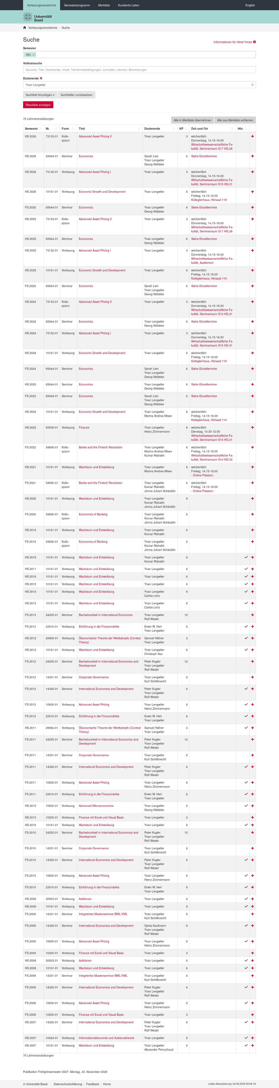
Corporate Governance (94, 677)
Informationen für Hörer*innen (233, 42)
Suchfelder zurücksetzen (77, 95)
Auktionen (85, 899)
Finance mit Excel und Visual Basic (101, 817)
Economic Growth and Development (102, 191)
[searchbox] (38, 55)
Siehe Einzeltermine (204, 156)
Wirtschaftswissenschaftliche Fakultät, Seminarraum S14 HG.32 (212, 457)
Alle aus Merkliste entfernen (235, 120)
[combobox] (139, 54)
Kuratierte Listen (128, 5)
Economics (86, 156)
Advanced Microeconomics (96, 806)
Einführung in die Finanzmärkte (99, 626)
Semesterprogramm (77, 5)
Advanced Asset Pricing (94, 704)
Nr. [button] (47, 128)
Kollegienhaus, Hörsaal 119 (209, 200)
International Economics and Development (106, 689)
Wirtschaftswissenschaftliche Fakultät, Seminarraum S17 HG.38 (212, 146)
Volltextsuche (32, 63)
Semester (29, 48)
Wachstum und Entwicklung (96, 467)
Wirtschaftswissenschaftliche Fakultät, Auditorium (212, 260)
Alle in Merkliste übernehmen (192, 120)
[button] (31, 128)
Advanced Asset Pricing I (95, 172)
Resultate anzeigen (38, 105)
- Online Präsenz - (203, 475)
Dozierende (31, 78)
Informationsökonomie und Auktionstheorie (106, 1038)
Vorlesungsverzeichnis (41, 5)
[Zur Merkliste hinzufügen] (252, 136)
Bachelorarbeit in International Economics (106, 615)
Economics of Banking (93, 514)
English (250, 5)
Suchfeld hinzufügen (39, 95)
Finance (84, 427)
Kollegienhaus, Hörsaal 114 (209, 420)
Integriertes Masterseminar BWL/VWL (103, 914)
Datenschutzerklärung (68, 1084)
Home (107, 1084)
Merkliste (104, 5)
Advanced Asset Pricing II (95, 136)
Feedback (92, 1084)
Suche (66, 28)
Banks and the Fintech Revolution (100, 447)
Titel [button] (82, 128)
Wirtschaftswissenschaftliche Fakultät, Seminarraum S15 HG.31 (212, 182)
